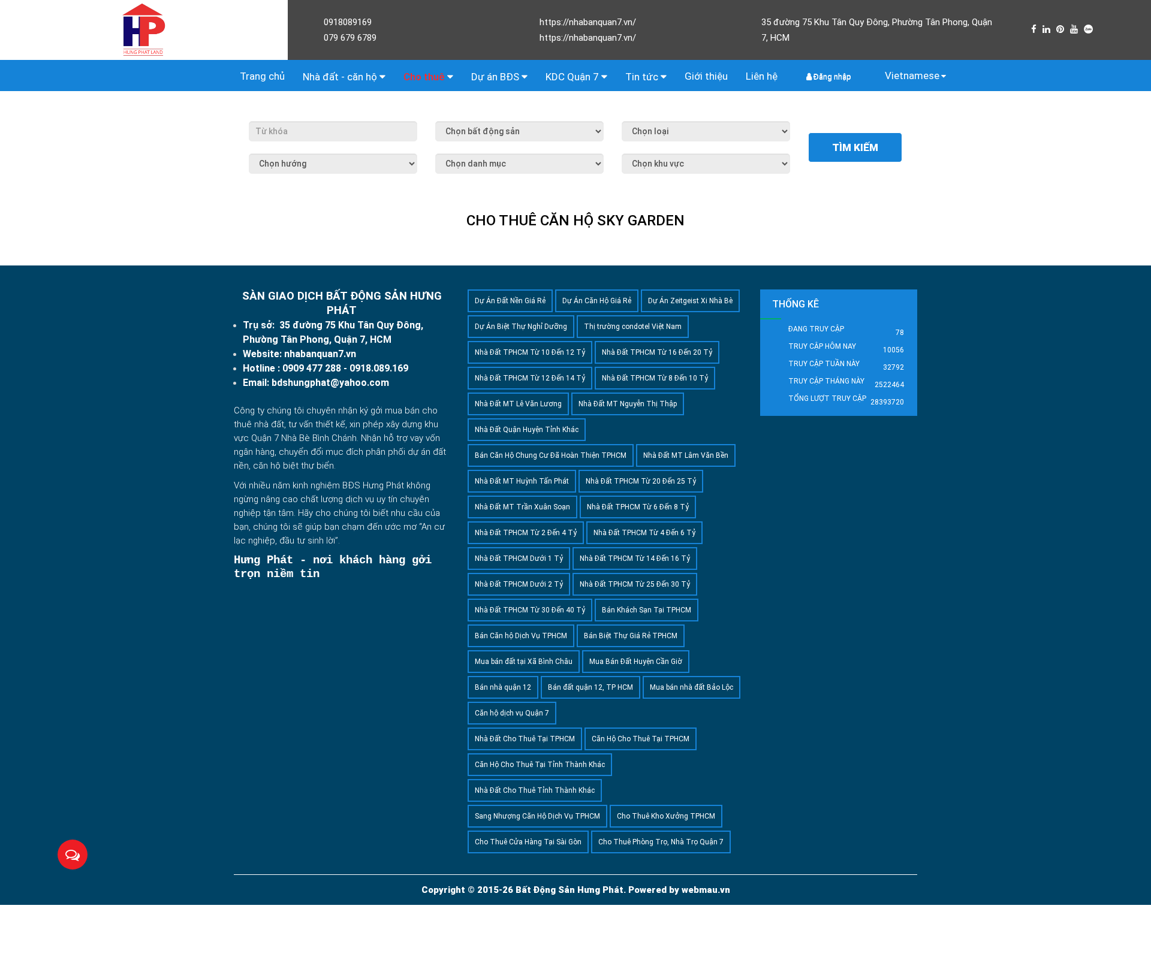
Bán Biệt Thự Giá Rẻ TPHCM (630, 636)
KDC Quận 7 (573, 77)
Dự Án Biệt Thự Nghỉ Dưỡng (521, 326)
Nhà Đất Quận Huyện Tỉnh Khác (526, 429)
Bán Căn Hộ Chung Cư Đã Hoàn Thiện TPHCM (550, 455)
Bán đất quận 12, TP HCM (590, 687)
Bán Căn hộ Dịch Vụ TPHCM (521, 636)
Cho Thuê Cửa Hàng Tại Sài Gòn (528, 842)
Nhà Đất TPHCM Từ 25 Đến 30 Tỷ (635, 584)
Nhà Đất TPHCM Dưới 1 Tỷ (519, 558)
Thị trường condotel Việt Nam (633, 326)
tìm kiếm (855, 147)
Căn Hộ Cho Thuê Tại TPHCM (640, 739)
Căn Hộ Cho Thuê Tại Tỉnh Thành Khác (540, 764)
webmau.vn (706, 890)
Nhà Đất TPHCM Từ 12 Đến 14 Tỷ (530, 378)
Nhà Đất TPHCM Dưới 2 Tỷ (519, 584)
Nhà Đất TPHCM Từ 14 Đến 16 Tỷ (635, 558)
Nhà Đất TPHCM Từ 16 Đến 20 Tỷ (657, 352)
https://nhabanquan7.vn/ (588, 22)
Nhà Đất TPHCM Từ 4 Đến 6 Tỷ (644, 533)
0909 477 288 (311, 368)
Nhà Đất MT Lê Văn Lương (518, 404)
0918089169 (348, 22)
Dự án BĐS (496, 77)
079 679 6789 (350, 37)
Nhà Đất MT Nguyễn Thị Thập (627, 404)
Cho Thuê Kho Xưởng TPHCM (666, 816)
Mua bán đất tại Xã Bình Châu (524, 661)
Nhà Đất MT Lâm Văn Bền (685, 455)
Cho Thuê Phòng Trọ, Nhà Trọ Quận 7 (661, 842)
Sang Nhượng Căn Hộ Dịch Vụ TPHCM (537, 816)
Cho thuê (425, 77)
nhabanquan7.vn (320, 354)
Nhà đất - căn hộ (341, 77)
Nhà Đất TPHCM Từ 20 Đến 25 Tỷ (641, 481)
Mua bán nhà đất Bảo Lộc (691, 687)
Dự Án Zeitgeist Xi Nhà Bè (690, 301)
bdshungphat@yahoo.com (330, 382)
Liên (762, 76)
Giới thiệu (706, 76)
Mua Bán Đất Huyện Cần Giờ (635, 661)
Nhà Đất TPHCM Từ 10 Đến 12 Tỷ (530, 352)
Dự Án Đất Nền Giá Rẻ (510, 301)
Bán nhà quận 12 (503, 687)
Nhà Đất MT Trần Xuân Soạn (522, 507)
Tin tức (643, 77)
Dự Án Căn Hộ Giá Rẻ (596, 301)
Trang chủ (262, 76)
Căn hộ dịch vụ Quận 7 (512, 713)
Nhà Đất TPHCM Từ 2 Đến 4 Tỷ (526, 533)
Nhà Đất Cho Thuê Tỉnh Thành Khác (535, 790)
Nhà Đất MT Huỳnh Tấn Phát (522, 481)
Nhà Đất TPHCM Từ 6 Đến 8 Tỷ (638, 507)
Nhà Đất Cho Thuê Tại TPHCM (525, 739)
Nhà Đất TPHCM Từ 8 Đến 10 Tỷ (655, 378)
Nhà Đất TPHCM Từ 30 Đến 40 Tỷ (530, 610)
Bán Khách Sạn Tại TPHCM (646, 610)
